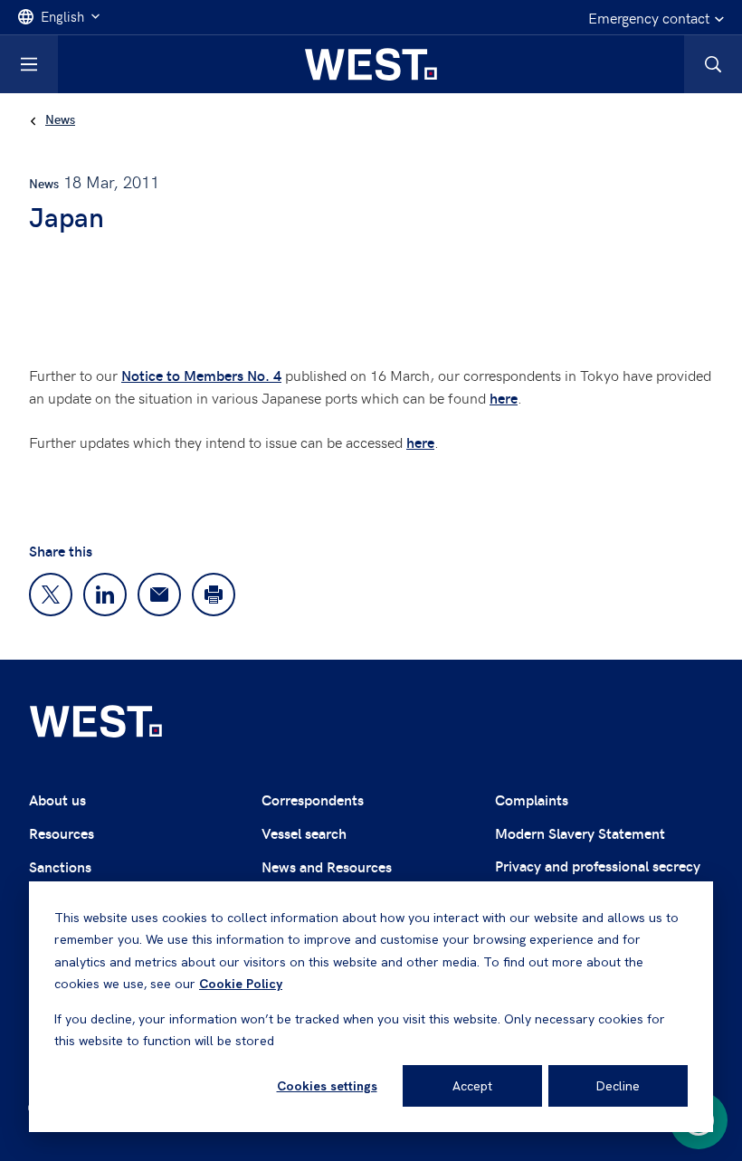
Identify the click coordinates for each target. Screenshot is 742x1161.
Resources (61, 832)
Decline (618, 1086)
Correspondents (313, 799)
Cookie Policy (240, 983)
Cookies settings (327, 1086)
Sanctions (60, 866)
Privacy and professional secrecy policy (597, 876)
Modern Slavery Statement (580, 832)
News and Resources (327, 866)
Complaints (531, 799)
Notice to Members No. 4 (201, 375)
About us (57, 799)
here (504, 397)
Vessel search (304, 832)
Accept (472, 1086)
